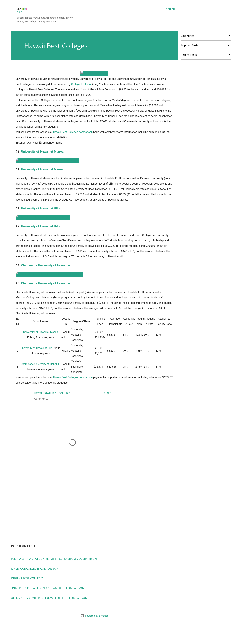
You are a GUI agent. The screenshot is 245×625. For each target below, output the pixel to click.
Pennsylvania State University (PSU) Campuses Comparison (54, 559)
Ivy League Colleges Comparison (34, 568)
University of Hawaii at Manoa (42, 151)
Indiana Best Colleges (27, 578)
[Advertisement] (94, 506)
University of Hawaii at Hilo (40, 208)
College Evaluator (81, 84)
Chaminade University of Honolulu (45, 265)
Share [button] (107, 393)
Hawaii (38, 393)
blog (19, 12)
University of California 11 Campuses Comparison (47, 588)
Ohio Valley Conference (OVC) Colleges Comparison (49, 598)
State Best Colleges (57, 393)
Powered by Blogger (96, 615)
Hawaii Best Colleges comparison (73, 132)
